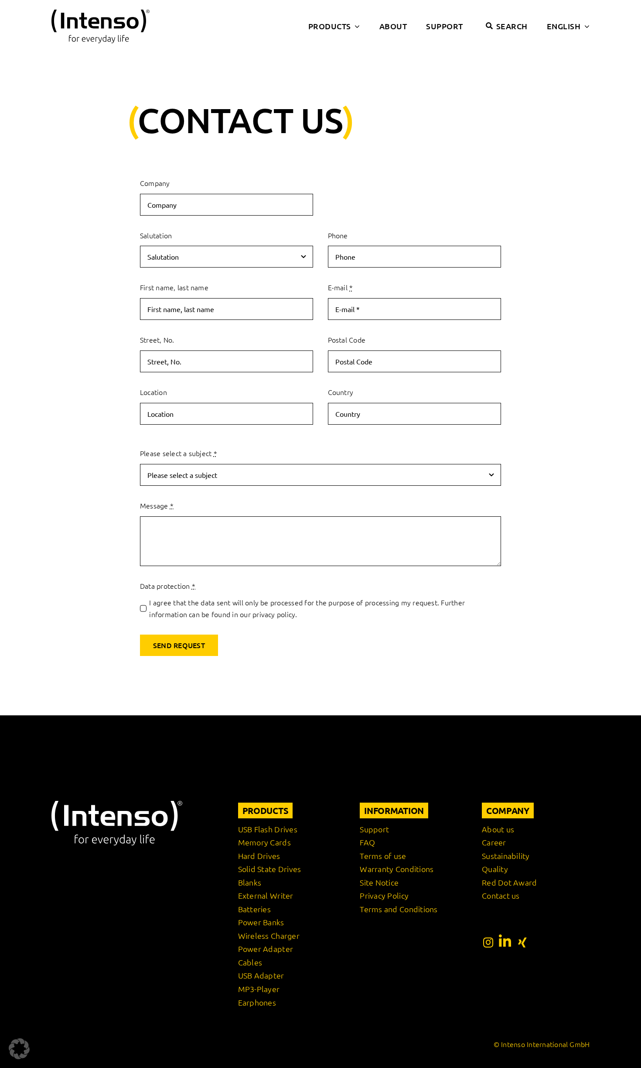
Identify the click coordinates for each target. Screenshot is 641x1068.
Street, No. (157, 339)
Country (341, 392)
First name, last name (174, 287)
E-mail (340, 287)
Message (157, 505)
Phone (338, 235)
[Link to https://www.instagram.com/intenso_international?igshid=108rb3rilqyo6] (488, 942)
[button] (19, 1049)
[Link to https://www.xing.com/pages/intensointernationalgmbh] (522, 942)
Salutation (156, 235)
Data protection (167, 586)
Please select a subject (178, 453)
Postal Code (347, 339)
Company (155, 183)
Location (153, 392)
